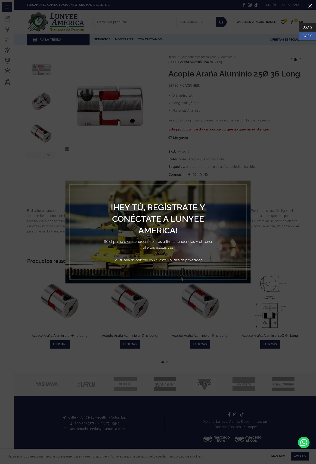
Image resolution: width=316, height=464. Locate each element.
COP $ (305, 36)
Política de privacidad (184, 260)
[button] (304, 442)
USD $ (307, 27)
